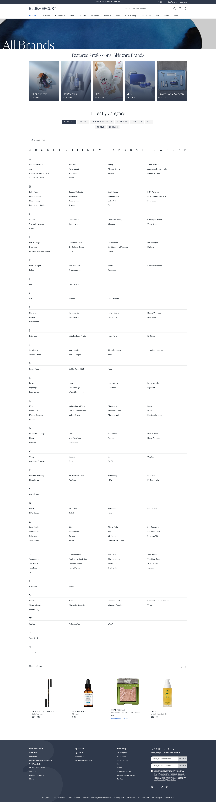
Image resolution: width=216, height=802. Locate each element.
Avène (71, 178)
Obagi (31, 457)
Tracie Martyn (74, 568)
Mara (149, 406)
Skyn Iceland (74, 531)
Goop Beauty (113, 299)
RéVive (111, 513)
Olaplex (150, 457)
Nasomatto (112, 434)
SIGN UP (182, 759)
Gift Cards (32, 771)
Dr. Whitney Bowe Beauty (39, 251)
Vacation (33, 601)
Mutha (32, 419)
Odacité (72, 457)
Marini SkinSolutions (77, 411)
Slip (109, 531)
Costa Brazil (152, 224)
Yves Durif (33, 638)
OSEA (110, 461)
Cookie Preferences (59, 797)
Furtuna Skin (74, 284)
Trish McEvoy (114, 568)
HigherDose (74, 317)
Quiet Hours (34, 494)
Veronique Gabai (115, 601)
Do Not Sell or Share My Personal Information (97, 797)
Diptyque (33, 247)
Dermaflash (113, 243)
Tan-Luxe (112, 555)
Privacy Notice (45, 797)
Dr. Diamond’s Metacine (118, 247)
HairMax (33, 313)
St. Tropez (112, 536)
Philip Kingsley (35, 480)
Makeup (107, 16)
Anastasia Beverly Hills (157, 169)
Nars (71, 434)
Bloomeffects (113, 196)
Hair (118, 16)
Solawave (33, 536)
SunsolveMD (152, 536)
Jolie (110, 355)
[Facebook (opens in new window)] (157, 786)
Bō (109, 205)
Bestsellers (60, 16)
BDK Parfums (153, 192)
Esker (31, 270)
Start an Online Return (37, 768)
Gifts (167, 16)
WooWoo (112, 624)
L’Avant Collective (76, 392)
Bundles (46, 16)
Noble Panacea (153, 438)
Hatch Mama (113, 313)
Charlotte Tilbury (115, 219)
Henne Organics (154, 313)
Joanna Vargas (75, 355)
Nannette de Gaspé (37, 434)
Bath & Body (130, 16)
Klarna (31, 779)
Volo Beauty (34, 610)
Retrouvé (112, 508)
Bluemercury (34, 201)
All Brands (69, 122)
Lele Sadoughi (75, 388)
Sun (157, 16)
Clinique (111, 224)
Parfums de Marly (36, 475)
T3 (30, 555)
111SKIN (33, 652)
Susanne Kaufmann (116, 540)
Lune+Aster (34, 392)
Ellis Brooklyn (74, 266)
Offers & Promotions (36, 775)
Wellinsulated (74, 624)
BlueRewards (172, 2)
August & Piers (153, 173)
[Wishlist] (179, 8)
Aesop (110, 164)
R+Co (31, 508)
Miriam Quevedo (36, 415)
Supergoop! (34, 540)
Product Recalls (170, 797)
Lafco (71, 383)
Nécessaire (73, 443)
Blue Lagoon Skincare (156, 196)
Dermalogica (152, 243)
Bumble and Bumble (37, 205)
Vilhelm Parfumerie (77, 605)
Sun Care (113, 127)
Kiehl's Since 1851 (76, 369)
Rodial (71, 513)
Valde (71, 601)
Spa (118, 764)
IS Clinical (151, 336)
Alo (30, 169)
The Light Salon (153, 559)
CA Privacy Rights (119, 797)
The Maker (33, 563)
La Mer (32, 383)
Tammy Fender (75, 555)
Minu (149, 411)
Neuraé (111, 438)
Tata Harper (152, 555)
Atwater (111, 173)
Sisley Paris (113, 527)
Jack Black (33, 350)
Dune (71, 251)
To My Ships (152, 563)
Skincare (95, 16)
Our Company (122, 753)
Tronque (150, 568)
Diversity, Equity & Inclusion (126, 775)
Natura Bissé (152, 434)
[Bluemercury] (42, 8)
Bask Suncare (114, 192)
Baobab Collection (76, 192)
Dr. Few (150, 247)
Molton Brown (74, 415)
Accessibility (145, 797)
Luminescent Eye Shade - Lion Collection (125, 712)
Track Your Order (35, 764)
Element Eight (35, 266)
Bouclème (151, 201)
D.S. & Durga (34, 243)
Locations (183, 2)
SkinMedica (34, 531)
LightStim (151, 388)
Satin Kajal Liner (37, 714)
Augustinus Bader (36, 178)
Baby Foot (33, 192)
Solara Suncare (153, 531)
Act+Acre (73, 164)
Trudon (32, 572)
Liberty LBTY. (113, 388)
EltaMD (111, 266)
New (72, 16)
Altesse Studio (114, 169)
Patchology (112, 475)
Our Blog (120, 779)
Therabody (112, 563)
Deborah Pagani (75, 243)
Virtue (149, 605)
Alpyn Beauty (74, 169)
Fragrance (146, 16)
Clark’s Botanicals (36, 224)
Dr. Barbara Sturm (76, 247)
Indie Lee (33, 336)
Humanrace (34, 322)
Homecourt (112, 317)
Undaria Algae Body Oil (159, 714)
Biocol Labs (73, 196)
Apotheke (73, 173)
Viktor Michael (35, 605)
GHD (31, 299)
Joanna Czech (35, 355)
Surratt (71, 540)
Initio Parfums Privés (77, 336)
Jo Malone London (155, 350)
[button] (185, 8)
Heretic (32, 317)
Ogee (110, 457)
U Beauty (33, 586)
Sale (176, 16)
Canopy (32, 219)
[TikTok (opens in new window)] (162, 786)
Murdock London (154, 415)
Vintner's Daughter (116, 605)
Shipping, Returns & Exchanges (40, 760)
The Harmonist (114, 559)
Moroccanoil (113, 415)
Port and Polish (153, 480)
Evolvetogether (75, 270)
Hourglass (151, 317)
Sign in (162, 2)
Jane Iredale (74, 350)
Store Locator (121, 756)
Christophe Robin (154, 219)
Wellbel (32, 624)
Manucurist (113, 406)
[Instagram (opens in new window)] (152, 786)
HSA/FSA (33, 16)
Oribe (71, 461)
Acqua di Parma (36, 164)
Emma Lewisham (154, 266)
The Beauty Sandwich (78, 559)
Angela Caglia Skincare (39, 173)
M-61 (31, 406)
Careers (119, 768)
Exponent (112, 270)
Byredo (71, 205)
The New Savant (75, 563)
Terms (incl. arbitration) (160, 780)
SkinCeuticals (153, 527)
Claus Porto (73, 224)
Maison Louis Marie (77, 406)
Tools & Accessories (102, 122)
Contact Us (33, 753)
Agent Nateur (153, 164)
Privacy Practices (171, 776)
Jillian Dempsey (114, 350)
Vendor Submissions (124, 771)
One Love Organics (37, 461)
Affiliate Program (157, 797)
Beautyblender (35, 196)
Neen (31, 438)
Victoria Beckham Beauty (157, 601)
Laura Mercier (153, 383)
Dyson (110, 251)
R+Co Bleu (73, 508)
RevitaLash (152, 508)
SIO (70, 527)
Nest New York (75, 438)
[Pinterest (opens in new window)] (166, 786)
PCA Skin (151, 475)
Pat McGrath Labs (76, 475)
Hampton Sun (74, 313)
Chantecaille (74, 219)
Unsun (71, 586)
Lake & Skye (113, 383)
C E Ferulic (75, 714)
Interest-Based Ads (133, 797)
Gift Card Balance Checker (84, 760)
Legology (33, 388)
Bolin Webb (113, 201)
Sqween (72, 536)
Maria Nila (33, 411)
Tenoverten (34, 559)
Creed (31, 228)
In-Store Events (122, 760)
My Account (79, 753)
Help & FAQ (33, 756)
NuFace (32, 443)
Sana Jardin (34, 527)
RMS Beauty (34, 513)
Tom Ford (33, 568)
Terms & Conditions (74, 797)
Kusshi (110, 369)
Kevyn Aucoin (35, 369)
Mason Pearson (114, 411)
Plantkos (72, 480)
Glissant (72, 299)
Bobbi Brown (74, 201)
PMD (110, 480)
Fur (30, 284)
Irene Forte (112, 336)
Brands (82, 16)
